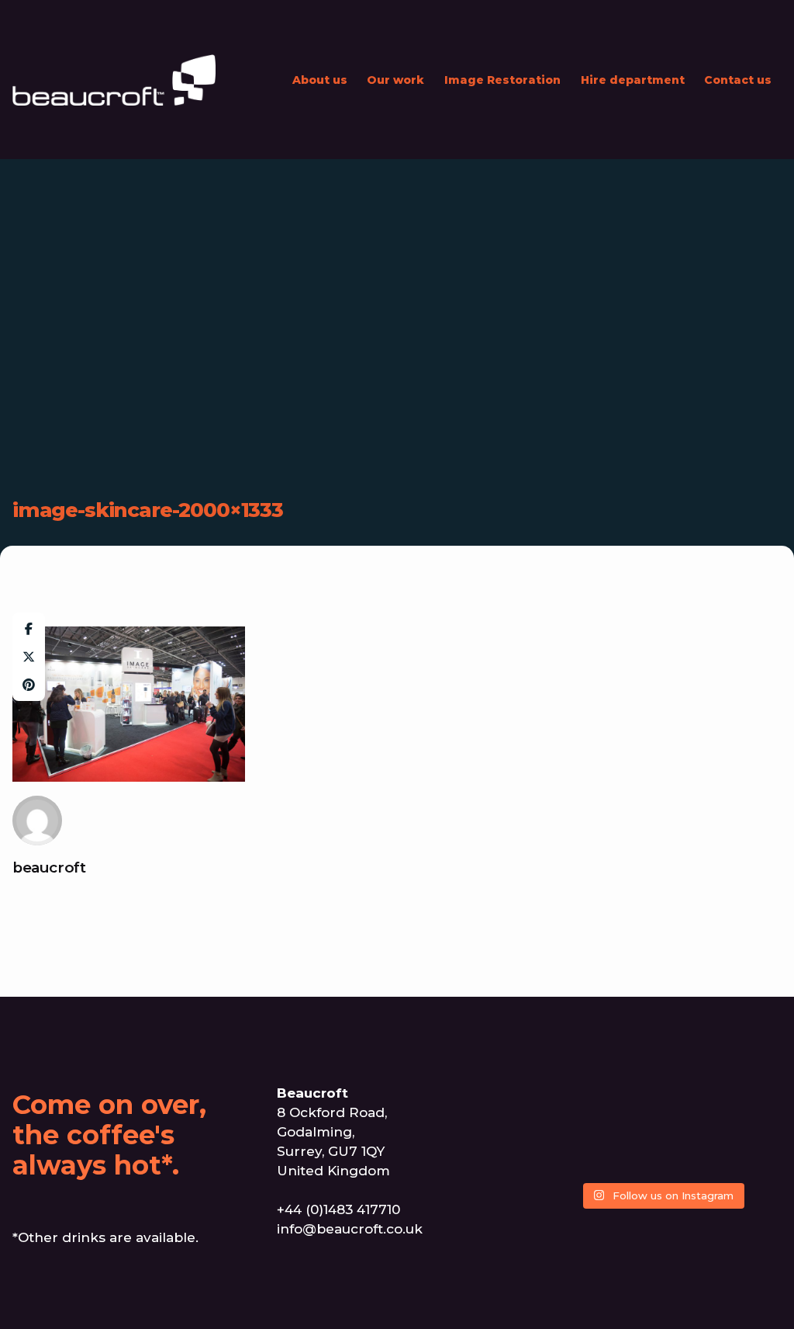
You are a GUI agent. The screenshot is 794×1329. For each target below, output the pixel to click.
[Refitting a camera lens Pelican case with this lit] (662, 1157)
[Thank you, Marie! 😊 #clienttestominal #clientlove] (564, 1157)
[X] (29, 657)
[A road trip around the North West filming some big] (711, 1128)
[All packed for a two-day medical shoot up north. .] (613, 1157)
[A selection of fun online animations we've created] (711, 1098)
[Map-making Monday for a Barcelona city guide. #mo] (711, 1157)
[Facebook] (29, 629)
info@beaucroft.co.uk (350, 1228)
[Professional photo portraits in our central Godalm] (613, 1128)
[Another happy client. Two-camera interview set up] (564, 1098)
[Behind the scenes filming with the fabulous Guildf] (662, 1128)
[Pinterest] (29, 685)
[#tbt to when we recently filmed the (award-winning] (613, 1098)
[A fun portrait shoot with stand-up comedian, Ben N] (759, 1098)
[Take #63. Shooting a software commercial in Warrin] (759, 1128)
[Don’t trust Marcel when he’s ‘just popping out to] (564, 1128)
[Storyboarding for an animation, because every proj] (759, 1157)
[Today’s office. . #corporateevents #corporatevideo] (662, 1098)
